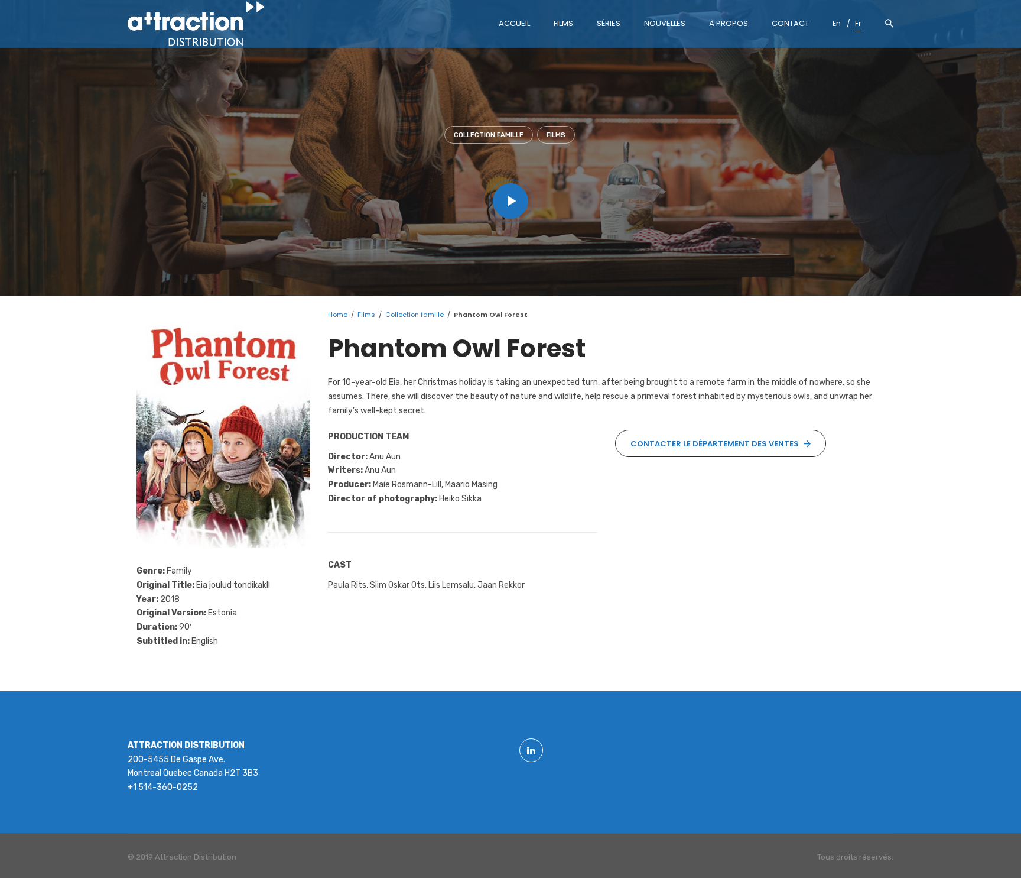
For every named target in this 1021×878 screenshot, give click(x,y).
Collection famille (488, 135)
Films (556, 135)
